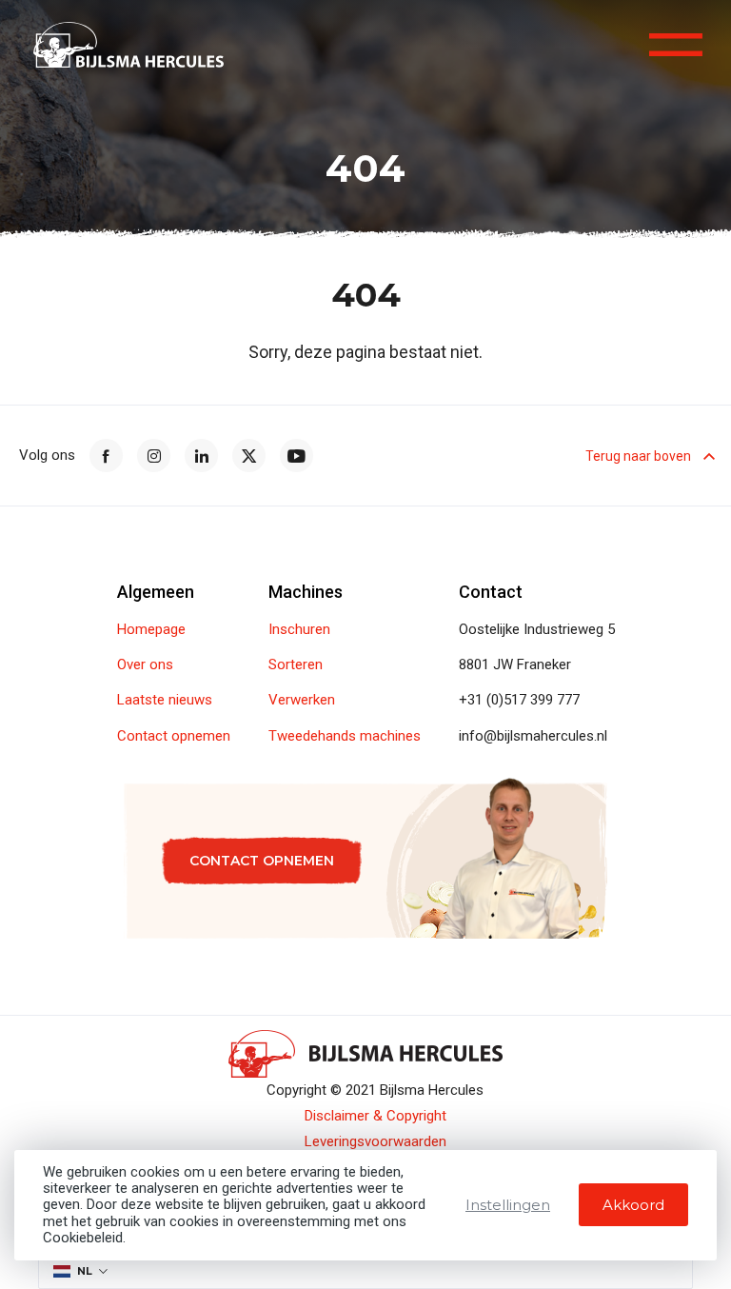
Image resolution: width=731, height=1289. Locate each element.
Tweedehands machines (344, 736)
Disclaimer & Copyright (375, 1116)
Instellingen (507, 1205)
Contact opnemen (173, 736)
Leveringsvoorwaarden (375, 1142)
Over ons (145, 665)
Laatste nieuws (164, 700)
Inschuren (299, 630)
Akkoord (633, 1205)
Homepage (151, 630)
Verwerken (301, 700)
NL (84, 1271)
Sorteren (295, 665)
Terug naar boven (638, 456)
